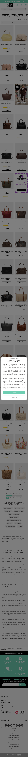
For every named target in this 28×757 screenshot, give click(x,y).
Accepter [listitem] (14, 392)
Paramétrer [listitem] (14, 397)
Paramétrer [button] (19, 381)
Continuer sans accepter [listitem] (14, 358)
